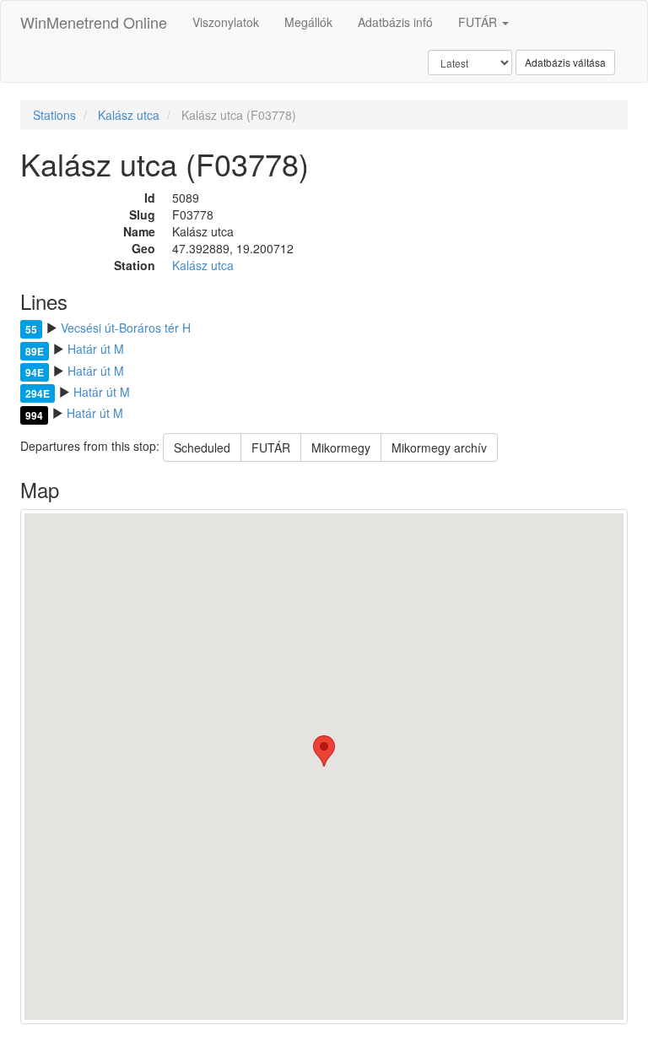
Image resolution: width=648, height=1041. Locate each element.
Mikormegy (340, 447)
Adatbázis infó (395, 22)
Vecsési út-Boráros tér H (126, 327)
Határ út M (96, 348)
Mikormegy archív (439, 447)
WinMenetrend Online (93, 22)
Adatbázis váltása (565, 62)
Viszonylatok (225, 22)
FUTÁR (479, 22)
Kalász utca (128, 114)
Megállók (308, 22)
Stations (54, 114)
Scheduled (202, 447)
